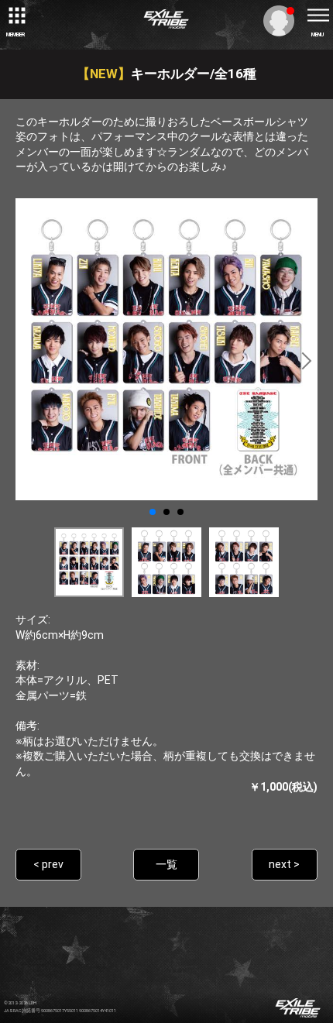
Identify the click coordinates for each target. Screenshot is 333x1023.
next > (284, 864)
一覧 (166, 864)
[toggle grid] (15, 15)
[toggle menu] (317, 15)
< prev (48, 864)
